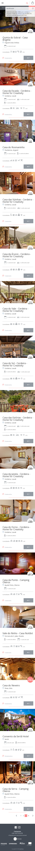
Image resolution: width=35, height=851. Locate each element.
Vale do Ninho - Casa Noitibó (18, 633)
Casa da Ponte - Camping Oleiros (16, 581)
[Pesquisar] (27, 3)
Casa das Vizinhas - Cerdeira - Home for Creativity (18, 200)
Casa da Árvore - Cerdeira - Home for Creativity (17, 255)
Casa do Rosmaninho (14, 147)
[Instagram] (19, 827)
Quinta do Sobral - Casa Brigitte (15, 38)
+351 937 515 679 (17, 833)
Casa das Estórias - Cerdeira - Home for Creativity (18, 418)
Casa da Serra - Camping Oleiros (16, 790)
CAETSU (22, 849)
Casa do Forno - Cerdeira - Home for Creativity (16, 528)
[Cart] (32, 3)
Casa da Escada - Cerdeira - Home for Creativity (17, 92)
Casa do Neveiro (11, 685)
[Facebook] (16, 827)
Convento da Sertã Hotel (16, 736)
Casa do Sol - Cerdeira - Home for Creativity (15, 364)
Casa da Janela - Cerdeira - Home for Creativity (16, 475)
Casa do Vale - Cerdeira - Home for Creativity (15, 309)
